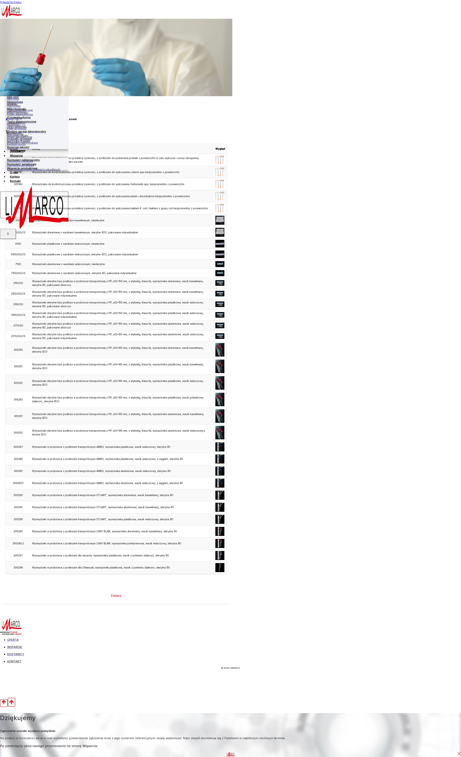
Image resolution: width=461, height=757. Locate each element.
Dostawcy (17, 151)
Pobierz (116, 595)
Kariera (15, 176)
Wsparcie (16, 155)
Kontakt (15, 181)
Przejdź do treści (10, 2)
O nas (14, 172)
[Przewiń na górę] (4, 703)
